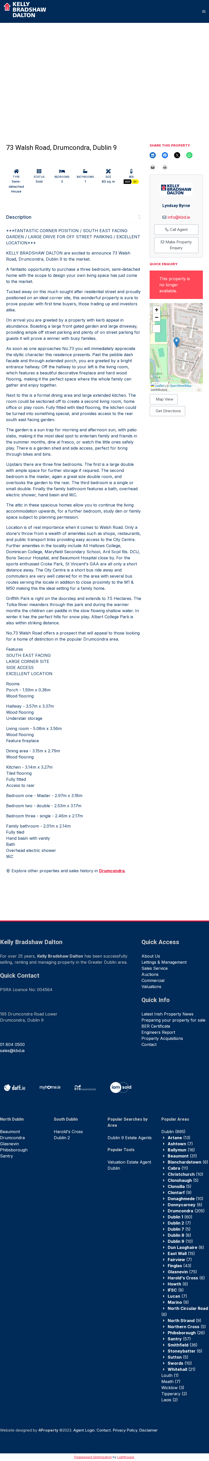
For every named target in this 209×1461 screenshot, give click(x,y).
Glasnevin (9, 1143)
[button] (176, 342)
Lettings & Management (164, 962)
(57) (179, 1338)
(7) (180, 1143)
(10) (185, 1174)
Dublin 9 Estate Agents (130, 1137)
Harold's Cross (68, 1131)
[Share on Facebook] (165, 155)
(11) (178, 1168)
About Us (150, 956)
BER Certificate (155, 1026)
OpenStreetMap (180, 385)
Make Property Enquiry (178, 245)
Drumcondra (12, 1137)
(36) (183, 1344)
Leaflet (159, 385)
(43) (179, 1265)
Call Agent (178, 229)
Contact (148, 1044)
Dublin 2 (62, 1137)
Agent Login (84, 1430)
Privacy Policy (125, 1430)
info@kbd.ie (179, 217)
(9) (180, 1192)
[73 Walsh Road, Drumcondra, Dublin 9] (52, 73)
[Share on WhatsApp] (189, 155)
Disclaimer (148, 1430)
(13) (179, 1137)
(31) (182, 1155)
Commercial (152, 980)
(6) (188, 1162)
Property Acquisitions (162, 1038)
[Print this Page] (165, 167)
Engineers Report (158, 1032)
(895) (173, 1131)
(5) (183, 1180)
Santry (6, 1155)
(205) (186, 1210)
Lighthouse (125, 1457)
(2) (174, 1393)
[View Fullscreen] (156, 328)
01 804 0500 (12, 1044)
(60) (180, 1216)
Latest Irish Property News (167, 1014)
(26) (186, 1332)
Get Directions (168, 410)
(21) (181, 1369)
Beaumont (10, 1131)
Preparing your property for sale (173, 1020)
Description (18, 217)
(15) (181, 1253)
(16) (181, 1149)
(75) (182, 1271)
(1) (170, 1375)
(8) (185, 1204)
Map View (164, 399)
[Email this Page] (177, 155)
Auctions (150, 974)
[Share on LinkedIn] (153, 155)
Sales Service (154, 968)
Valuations (151, 986)
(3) (172, 1387)
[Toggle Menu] (204, 11)
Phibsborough (14, 1149)
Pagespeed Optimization (93, 1457)
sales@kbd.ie (12, 1050)
